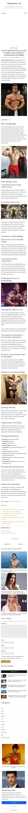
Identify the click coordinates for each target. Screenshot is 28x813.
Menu (4, 13)
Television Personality (5, 737)
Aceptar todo (14, 802)
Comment (4, 623)
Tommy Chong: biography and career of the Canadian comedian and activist (17, 681)
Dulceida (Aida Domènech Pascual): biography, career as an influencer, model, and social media (13, 592)
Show (8, 119)
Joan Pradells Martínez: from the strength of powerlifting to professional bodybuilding (17, 696)
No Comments (23, 57)
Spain (16, 48)
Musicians (3, 729)
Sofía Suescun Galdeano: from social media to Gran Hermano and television (17, 691)
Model (2, 726)
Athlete (12, 48)
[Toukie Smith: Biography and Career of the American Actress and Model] (13, 754)
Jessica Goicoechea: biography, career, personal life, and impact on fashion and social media (14, 614)
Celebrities (3, 716)
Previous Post (7, 544)
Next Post (20, 544)
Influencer (3, 721)
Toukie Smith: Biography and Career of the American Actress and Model (13, 767)
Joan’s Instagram (6, 531)
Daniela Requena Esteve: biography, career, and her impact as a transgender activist (16, 686)
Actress (2, 710)
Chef (2, 718)
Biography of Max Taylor (14, 501)
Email (3, 645)
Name (3, 640)
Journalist (3, 724)
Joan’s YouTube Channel (8, 533)
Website (3, 651)
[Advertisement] (14, 30)
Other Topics (3, 732)
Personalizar (14, 806)
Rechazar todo (14, 810)
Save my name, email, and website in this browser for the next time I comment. (12, 657)
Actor (2, 708)
